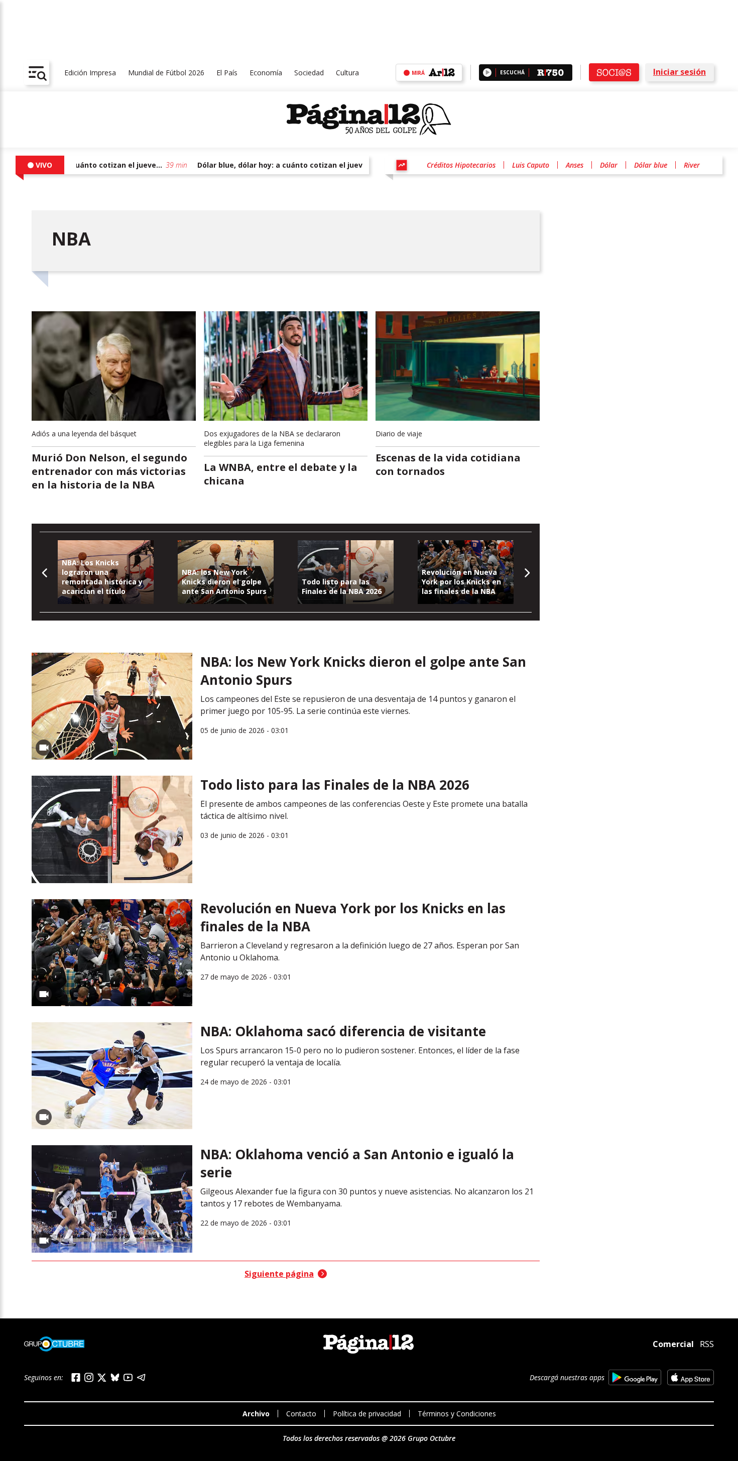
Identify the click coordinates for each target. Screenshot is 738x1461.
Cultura (347, 72)
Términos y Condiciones (457, 1413)
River (692, 165)
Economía (266, 72)
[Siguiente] (526, 572)
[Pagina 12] (369, 119)
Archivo (256, 1413)
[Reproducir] (487, 72)
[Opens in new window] (634, 1377)
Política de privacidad (367, 1413)
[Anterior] (45, 572)
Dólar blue (650, 165)
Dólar (609, 165)
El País (226, 72)
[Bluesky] (114, 1377)
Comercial (673, 1344)
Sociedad (309, 72)
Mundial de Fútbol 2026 (166, 72)
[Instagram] (88, 1377)
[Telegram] (141, 1377)
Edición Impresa (90, 72)
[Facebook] (75, 1377)
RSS (707, 1344)
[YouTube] (128, 1377)
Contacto (301, 1413)
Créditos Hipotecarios (461, 165)
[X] (101, 1377)
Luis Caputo (530, 165)
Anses (574, 165)
